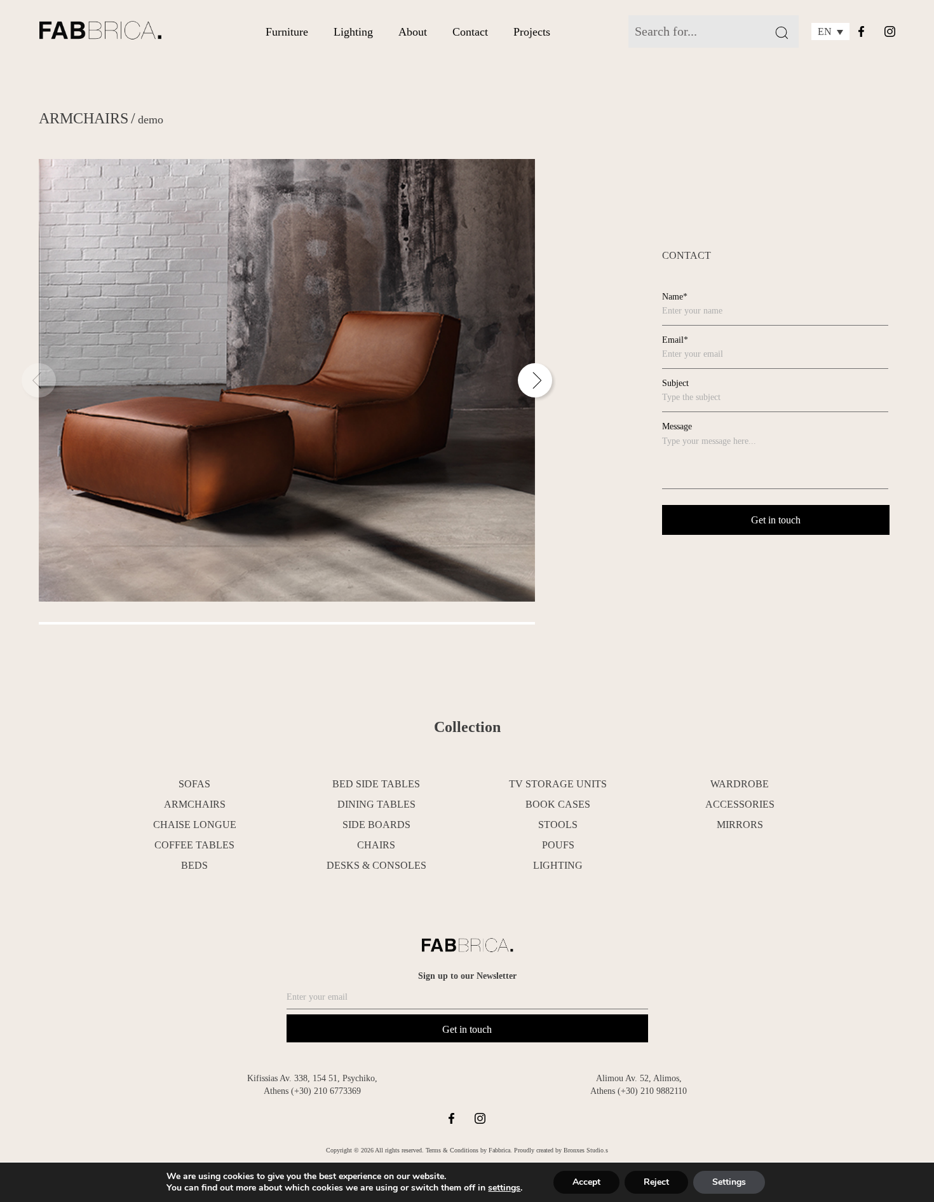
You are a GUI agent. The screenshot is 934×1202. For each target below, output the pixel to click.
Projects (531, 31)
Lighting (353, 31)
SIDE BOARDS (376, 824)
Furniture (287, 31)
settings (504, 1188)
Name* (674, 296)
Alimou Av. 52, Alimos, (639, 1078)
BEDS (194, 865)
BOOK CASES (557, 804)
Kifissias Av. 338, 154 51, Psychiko (311, 1078)
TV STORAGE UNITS (558, 783)
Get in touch (467, 1029)
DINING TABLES (376, 804)
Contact (470, 31)
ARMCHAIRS (83, 118)
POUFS (558, 844)
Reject (656, 1182)
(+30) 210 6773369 (326, 1091)
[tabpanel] (287, 380)
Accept (586, 1182)
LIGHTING (558, 865)
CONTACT (686, 255)
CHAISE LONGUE (194, 824)
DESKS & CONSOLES (376, 865)
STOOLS (558, 824)
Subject (675, 383)
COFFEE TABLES (194, 844)
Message (677, 426)
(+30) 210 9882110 (652, 1091)
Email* (675, 340)
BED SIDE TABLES (376, 783)
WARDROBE (739, 783)
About (412, 31)
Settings (729, 1182)
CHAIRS (376, 844)
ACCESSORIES (740, 804)
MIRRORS (740, 824)
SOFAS (194, 783)
